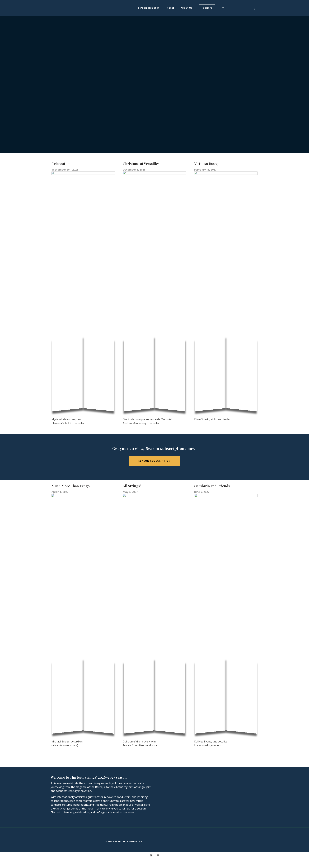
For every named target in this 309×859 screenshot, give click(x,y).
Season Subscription (154, 460)
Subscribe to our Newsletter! (123, 841)
